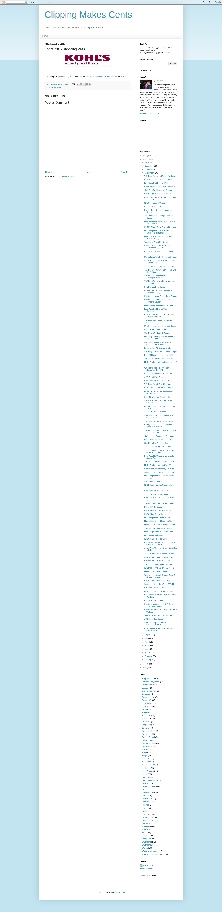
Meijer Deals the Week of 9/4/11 (157, 571)
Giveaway (146, 728)
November (149, 166)
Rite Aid (145, 823)
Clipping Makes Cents (88, 15)
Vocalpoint (146, 839)
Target (144, 833)
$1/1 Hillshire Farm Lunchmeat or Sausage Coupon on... (158, 276)
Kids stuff (145, 749)
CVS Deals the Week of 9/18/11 (157, 381)
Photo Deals (147, 799)
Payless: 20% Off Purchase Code (157, 561)
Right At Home (148, 820)
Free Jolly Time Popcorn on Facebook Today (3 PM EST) (159, 338)
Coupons (146, 700)
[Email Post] (73, 84)
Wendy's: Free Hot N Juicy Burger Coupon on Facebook (158, 343)
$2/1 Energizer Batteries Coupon (157, 443)
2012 (144, 156)
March (147, 652)
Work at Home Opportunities (153, 854)
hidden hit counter (147, 868)
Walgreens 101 (148, 845)
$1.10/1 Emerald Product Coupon (158, 374)
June (147, 642)
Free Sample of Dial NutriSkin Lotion (159, 183)
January (148, 660)
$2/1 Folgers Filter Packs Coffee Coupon (160, 352)
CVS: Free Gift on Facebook (155, 377)
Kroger (145, 756)
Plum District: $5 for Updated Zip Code (160, 440)
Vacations (146, 836)
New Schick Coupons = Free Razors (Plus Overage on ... (159, 316)
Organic (145, 789)
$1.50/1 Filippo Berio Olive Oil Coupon (160, 227)
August (148, 635)
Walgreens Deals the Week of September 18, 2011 (156, 369)
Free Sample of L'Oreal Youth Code (158, 532)
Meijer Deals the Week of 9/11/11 (157, 465)
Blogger (122, 892)
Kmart (144, 753)
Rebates (145, 805)
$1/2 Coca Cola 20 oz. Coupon (157, 539)
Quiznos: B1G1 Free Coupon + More (159, 591)
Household (146, 746)
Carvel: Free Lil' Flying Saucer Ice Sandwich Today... (158, 291)
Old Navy (146, 783)
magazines (146, 762)
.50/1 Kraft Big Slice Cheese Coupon (159, 462)
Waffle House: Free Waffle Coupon (158, 581)
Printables (146, 802)
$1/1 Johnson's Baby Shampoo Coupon (160, 257)
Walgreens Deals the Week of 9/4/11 (159, 584)
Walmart (145, 848)
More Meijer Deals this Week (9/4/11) (159, 521)
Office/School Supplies (151, 780)
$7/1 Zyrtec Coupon (152, 481)
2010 (144, 664)
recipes (145, 808)
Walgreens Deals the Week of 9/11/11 (159, 472)
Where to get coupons (151, 851)
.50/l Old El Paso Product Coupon (158, 615)
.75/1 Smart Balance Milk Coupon (158, 564)
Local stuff (146, 759)
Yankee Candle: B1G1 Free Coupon (159, 504)
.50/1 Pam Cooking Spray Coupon (158, 190)
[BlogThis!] (81, 84)
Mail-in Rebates (148, 765)
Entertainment (147, 713)
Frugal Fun (146, 725)
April (147, 649)
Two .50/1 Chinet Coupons (155, 412)
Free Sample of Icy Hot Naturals (157, 518)
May (146, 646)
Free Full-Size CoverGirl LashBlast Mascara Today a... (158, 237)
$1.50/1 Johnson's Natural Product (158, 494)
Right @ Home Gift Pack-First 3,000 (158, 355)
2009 (144, 668)
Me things (146, 768)
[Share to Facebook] (86, 84)
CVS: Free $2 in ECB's (153, 206)
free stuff (145, 719)
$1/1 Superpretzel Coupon (155, 203)
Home (45, 36)
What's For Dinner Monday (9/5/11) (158, 557)
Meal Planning (148, 771)
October (148, 169)
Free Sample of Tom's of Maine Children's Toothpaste (156, 232)
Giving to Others (148, 731)
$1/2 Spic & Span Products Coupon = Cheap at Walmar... (159, 624)
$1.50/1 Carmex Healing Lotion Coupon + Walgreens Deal (160, 451)
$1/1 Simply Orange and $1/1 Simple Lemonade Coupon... (159, 605)
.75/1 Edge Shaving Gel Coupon (157, 447)
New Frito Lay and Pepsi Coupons (158, 180)
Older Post (125, 172)
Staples (145, 829)
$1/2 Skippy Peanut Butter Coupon (158, 528)
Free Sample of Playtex (153, 535)
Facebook (146, 716)
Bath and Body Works (151, 682)
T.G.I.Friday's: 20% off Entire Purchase (159, 176)
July (146, 638)
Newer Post (50, 172)
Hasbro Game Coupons (154, 600)
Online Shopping (149, 786)
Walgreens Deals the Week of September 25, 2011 (156, 247)
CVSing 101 (147, 706)
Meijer (144, 774)
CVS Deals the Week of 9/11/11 (157, 491)
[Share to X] (84, 84)
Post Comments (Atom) (65, 176)
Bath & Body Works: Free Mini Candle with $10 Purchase (159, 543)
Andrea (160, 81)
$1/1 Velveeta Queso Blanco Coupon (159, 421)
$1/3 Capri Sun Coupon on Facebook (159, 187)
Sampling (146, 826)
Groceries (146, 734)
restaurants (146, 814)
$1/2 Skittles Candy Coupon (155, 514)
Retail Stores (56, 88)
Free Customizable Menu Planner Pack (160, 305)
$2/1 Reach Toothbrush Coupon (157, 333)
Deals (144, 709)
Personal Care (148, 793)
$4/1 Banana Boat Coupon (155, 287)
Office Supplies (148, 777)
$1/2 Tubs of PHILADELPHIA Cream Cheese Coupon (159, 416)
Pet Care (145, 796)
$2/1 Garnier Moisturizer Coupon (157, 511)
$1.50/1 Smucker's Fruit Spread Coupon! (160, 326)
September (149, 173)
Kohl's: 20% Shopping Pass (155, 507)
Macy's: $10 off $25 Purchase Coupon (159, 525)
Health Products (148, 740)
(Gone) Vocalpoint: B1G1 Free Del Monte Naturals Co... (158, 426)
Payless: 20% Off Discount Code (157, 348)
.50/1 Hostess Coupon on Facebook (159, 436)
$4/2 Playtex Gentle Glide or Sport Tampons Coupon (158, 301)
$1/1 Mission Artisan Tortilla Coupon (159, 568)
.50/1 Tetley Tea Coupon (154, 619)
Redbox (145, 811)
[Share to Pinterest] (89, 84)
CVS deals (146, 703)
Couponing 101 (148, 697)
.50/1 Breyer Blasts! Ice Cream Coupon (160, 359)
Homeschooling (148, 743)
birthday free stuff (149, 691)
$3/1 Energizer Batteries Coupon (157, 194)
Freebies (145, 722)
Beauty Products (148, 685)
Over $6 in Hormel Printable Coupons (159, 397)
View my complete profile (150, 114)
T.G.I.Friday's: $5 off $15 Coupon (157, 384)
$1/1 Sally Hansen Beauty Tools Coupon (160, 296)
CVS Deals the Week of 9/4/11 (156, 588)
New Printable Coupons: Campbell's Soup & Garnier (159, 457)
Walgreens (146, 842)
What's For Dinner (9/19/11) (155, 330)
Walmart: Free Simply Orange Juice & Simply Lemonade (159, 576)
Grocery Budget (148, 737)
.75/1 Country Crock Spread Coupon (159, 554)
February (148, 656)
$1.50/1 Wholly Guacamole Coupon (159, 388)
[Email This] (78, 84)
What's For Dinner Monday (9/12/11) (159, 469)
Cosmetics (146, 694)
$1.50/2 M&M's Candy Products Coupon (160, 266)
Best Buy (145, 688)
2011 (144, 159)
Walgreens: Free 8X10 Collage (157, 242)
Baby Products (148, 679)
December (149, 162)
